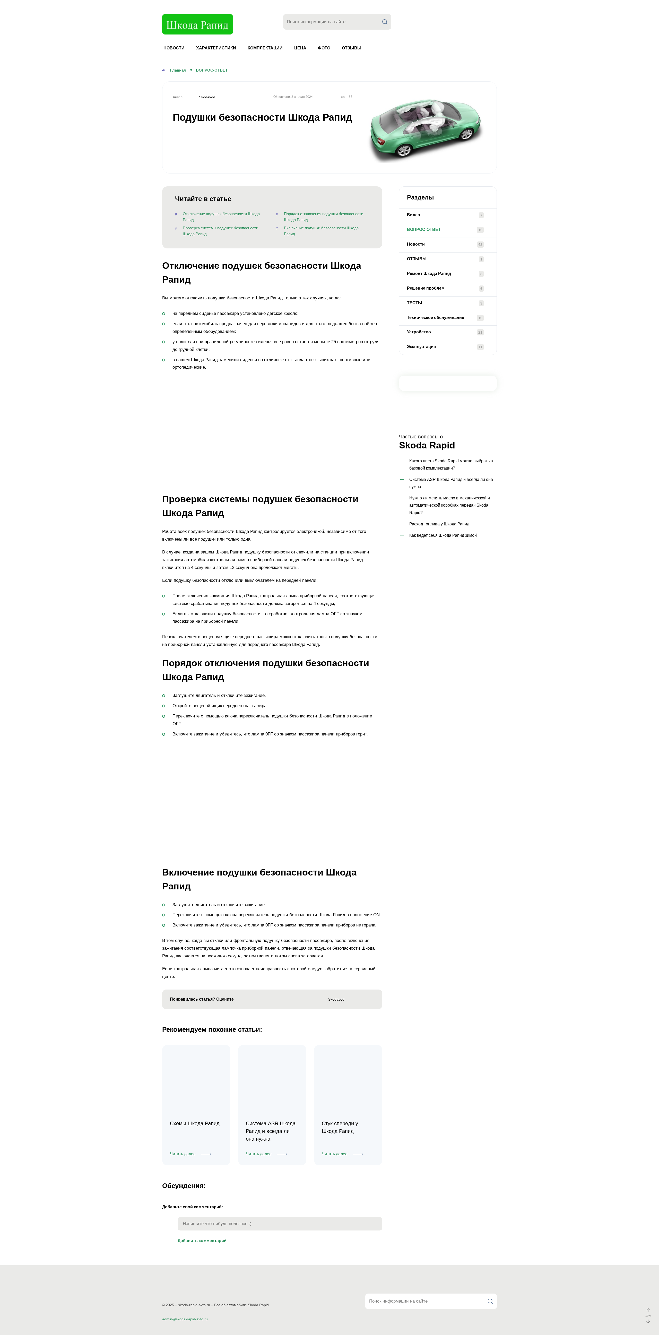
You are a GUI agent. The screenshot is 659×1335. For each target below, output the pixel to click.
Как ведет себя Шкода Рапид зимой (443, 535)
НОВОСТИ (174, 48)
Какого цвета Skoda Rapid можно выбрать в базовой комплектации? (451, 464)
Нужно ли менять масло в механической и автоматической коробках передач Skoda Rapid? (449, 505)
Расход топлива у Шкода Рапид (439, 524)
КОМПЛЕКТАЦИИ (265, 48)
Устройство (419, 332)
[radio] (241, 1000)
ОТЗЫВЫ (351, 48)
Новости (416, 244)
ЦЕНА (300, 48)
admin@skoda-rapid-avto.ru (185, 1319)
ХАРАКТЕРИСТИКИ (216, 48)
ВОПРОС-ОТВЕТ (424, 229)
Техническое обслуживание (435, 317)
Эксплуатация (421, 346)
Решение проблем (426, 288)
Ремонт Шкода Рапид (429, 273)
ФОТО (324, 48)
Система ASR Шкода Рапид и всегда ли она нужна (451, 483)
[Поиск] (384, 21)
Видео (413, 215)
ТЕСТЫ (414, 303)
